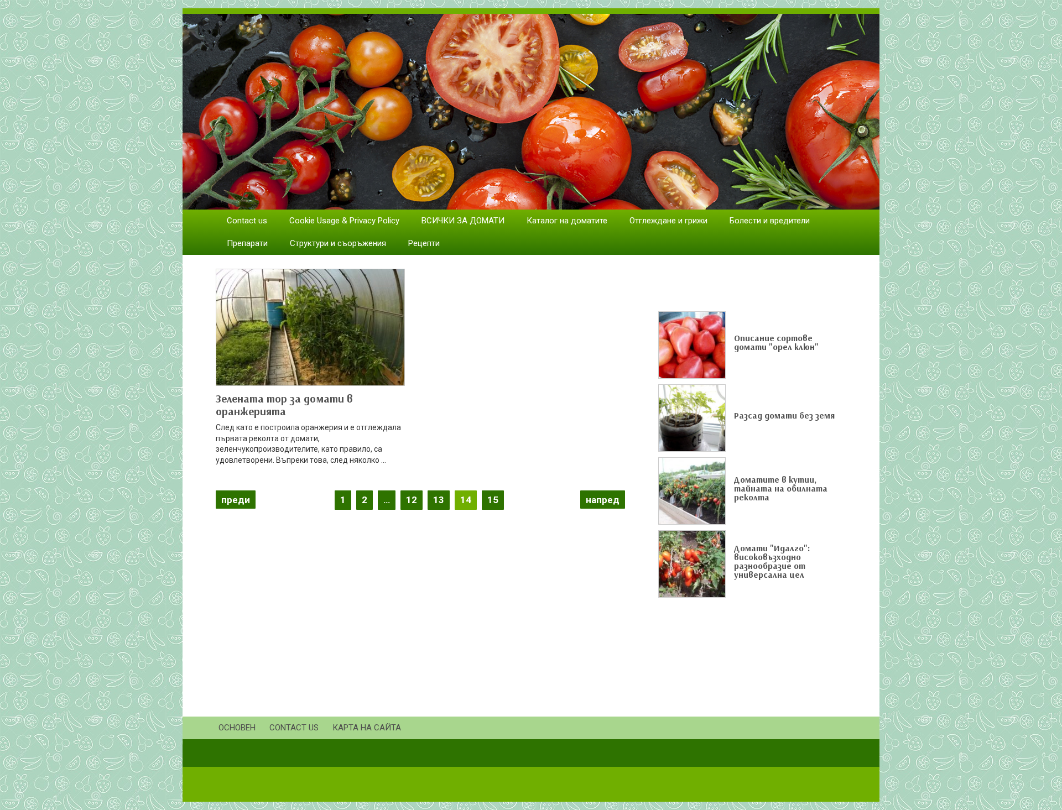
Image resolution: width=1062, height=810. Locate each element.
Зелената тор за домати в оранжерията (284, 404)
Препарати (247, 243)
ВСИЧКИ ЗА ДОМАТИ (462, 221)
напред (603, 499)
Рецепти (424, 243)
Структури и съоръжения (338, 243)
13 (438, 499)
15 (492, 499)
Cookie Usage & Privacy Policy (344, 221)
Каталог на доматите (567, 221)
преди (235, 499)
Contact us (247, 221)
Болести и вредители (770, 221)
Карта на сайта (366, 728)
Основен (237, 728)
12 (411, 499)
